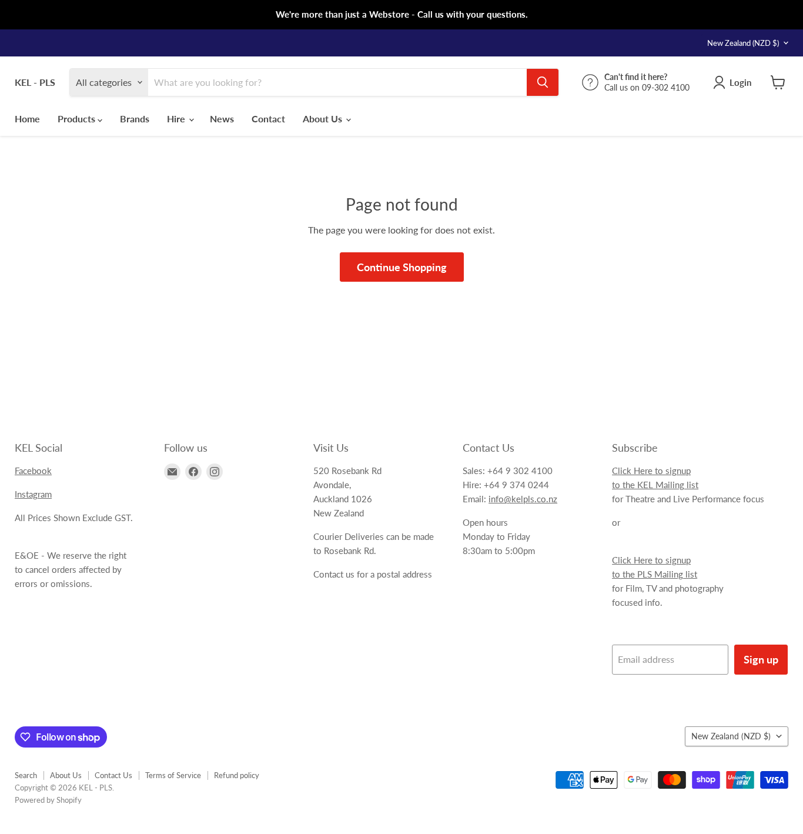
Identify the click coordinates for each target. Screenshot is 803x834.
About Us (323, 118)
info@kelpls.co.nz (523, 498)
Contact (268, 118)
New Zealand (743, 43)
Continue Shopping (402, 267)
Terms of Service (173, 775)
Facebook (33, 470)
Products (78, 118)
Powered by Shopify (48, 800)
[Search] (542, 82)
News (222, 118)
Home (27, 118)
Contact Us (113, 775)
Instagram (33, 494)
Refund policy (236, 775)
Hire (177, 118)
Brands (134, 118)
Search (26, 775)
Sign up (761, 659)
